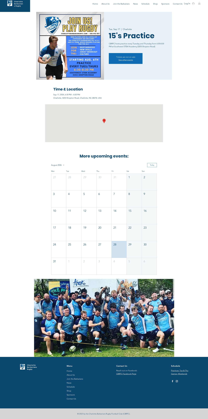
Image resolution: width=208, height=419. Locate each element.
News (69, 383)
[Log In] (193, 3)
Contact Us (71, 399)
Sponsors (71, 395)
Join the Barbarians (75, 379)
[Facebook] (172, 381)
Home (69, 371)
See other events (126, 60)
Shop (69, 391)
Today (152, 165)
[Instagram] (176, 381)
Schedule (71, 387)
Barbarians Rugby (18, 5)
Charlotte (18, 2)
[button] (199, 3)
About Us (71, 375)
